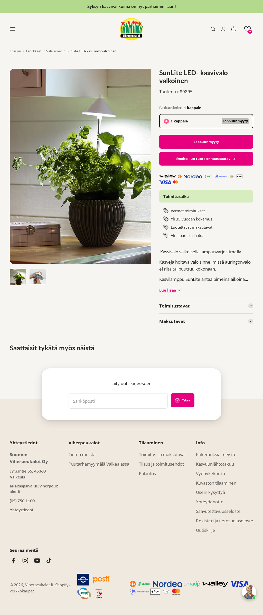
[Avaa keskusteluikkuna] (249, 592)
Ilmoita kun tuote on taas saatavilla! (206, 158)
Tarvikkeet (34, 51)
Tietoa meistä (82, 454)
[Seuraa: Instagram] (25, 560)
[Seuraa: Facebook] (13, 560)
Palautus (147, 473)
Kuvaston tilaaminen (216, 483)
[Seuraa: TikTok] (48, 560)
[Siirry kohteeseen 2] (38, 277)
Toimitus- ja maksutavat (162, 454)
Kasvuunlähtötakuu (215, 464)
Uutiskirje (205, 530)
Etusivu (15, 51)
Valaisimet (54, 51)
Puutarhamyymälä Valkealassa (99, 464)
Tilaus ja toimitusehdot (161, 464)
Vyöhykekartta (210, 473)
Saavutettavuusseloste (218, 511)
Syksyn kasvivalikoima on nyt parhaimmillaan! (131, 6)
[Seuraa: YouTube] (37, 560)
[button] (247, 29)
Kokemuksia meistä (215, 454)
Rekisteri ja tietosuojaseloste (224, 521)
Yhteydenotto (209, 502)
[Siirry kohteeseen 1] (18, 277)
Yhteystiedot (21, 509)
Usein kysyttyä (210, 492)
